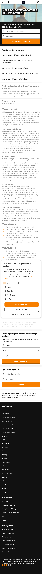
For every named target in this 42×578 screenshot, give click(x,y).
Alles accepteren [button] (21, 304)
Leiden (4, 466)
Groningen (5, 455)
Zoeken (21, 385)
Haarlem (4, 458)
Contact (4, 563)
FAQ (3, 516)
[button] (21, 314)
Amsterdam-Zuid (7, 428)
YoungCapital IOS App (9, 509)
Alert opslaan (21, 361)
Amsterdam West (7, 425)
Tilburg (4, 484)
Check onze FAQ (12, 397)
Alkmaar (4, 410)
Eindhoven (5, 451)
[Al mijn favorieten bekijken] (8, 2)
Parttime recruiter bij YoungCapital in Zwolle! (16, 55)
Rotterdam (5, 481)
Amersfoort (5, 413)
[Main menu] (2, 2)
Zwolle (4, 322)
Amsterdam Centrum (8, 417)
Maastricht (5, 469)
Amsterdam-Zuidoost (8, 432)
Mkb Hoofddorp (7, 473)
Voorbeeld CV (6, 501)
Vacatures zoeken (21, 42)
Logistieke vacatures (32, 322)
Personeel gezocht (8, 533)
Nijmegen (5, 477)
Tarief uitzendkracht (8, 540)
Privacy (34, 561)
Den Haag (5, 447)
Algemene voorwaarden (23, 561)
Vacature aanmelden (8, 548)
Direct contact (6, 552)
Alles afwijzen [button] (21, 310)
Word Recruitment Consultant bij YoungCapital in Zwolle (20, 73)
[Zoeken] (39, 2)
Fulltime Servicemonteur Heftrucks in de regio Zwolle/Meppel (17, 61)
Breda (4, 440)
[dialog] (21, 289)
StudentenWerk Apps (8, 505)
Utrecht (4, 488)
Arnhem (4, 436)
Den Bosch (5, 443)
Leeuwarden (6, 462)
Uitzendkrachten (7, 529)
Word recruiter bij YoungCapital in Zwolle (15, 68)
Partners (4, 520)
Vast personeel (6, 537)
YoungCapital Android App (10, 512)
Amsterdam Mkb (7, 421)
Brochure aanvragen (8, 544)
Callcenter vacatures (15, 322)
